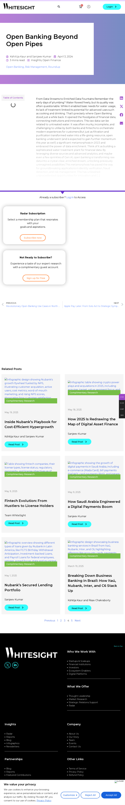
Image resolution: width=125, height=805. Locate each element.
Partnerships (14, 759)
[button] (59, 7)
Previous (49, 620)
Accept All (111, 795)
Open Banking (15, 66)
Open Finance (52, 60)
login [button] (110, 6)
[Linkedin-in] (15, 665)
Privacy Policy (44, 800)
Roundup (54, 66)
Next (78, 620)
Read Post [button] (14, 444)
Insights (36, 60)
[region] (62, 792)
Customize (69, 795)
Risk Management (36, 66)
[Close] (119, 782)
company (74, 724)
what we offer (78, 686)
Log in (70, 197)
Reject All (90, 795)
